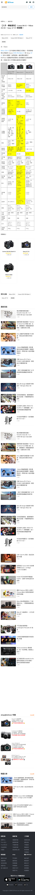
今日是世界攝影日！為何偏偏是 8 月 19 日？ (25, 418)
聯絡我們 (26, 860)
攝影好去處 (4, 858)
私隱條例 (26, 870)
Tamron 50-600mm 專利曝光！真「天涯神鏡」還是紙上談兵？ (25, 650)
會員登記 (26, 865)
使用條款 (26, 868)
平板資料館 (15, 847)
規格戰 (4, 42)
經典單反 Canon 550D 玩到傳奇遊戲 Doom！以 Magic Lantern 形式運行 (25, 568)
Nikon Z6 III (5, 38)
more (31, 715)
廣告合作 (26, 863)
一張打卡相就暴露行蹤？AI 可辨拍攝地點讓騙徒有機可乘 (25, 371)
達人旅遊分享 (4, 868)
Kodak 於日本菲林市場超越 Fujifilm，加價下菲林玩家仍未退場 (25, 579)
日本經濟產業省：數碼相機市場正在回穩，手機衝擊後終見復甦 (25, 397)
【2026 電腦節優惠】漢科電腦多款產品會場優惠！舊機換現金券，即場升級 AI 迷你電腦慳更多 (25, 350)
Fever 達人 (4, 842)
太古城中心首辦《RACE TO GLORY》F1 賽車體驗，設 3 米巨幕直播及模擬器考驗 (25, 408)
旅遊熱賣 (3, 860)
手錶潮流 (26, 852)
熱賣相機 (15, 863)
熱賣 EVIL (15, 870)
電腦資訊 (26, 847)
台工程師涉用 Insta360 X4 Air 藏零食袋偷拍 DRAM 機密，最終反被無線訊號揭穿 (25, 660)
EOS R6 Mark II (18, 53)
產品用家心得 (16, 849)
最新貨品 (15, 860)
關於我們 (26, 858)
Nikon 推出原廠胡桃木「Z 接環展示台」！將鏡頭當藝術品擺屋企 (25, 603)
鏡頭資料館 (15, 842)
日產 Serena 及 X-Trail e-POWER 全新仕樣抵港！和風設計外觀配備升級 (25, 361)
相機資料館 (15, 840)
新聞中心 (3, 21)
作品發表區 (4, 847)
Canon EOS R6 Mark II (17, 38)
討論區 (2, 849)
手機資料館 (15, 845)
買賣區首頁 (27, 840)
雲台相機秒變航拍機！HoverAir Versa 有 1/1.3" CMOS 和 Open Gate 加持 (24, 313)
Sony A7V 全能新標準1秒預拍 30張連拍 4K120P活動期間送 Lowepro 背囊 (18, 721)
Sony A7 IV (29, 38)
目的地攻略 (4, 863)
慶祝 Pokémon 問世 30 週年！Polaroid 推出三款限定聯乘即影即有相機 (25, 592)
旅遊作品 (3, 865)
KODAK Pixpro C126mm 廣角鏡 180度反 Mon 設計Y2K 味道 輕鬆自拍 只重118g (19, 757)
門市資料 (15, 858)
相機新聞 (21, 34)
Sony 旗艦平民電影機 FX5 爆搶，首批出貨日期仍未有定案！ (25, 336)
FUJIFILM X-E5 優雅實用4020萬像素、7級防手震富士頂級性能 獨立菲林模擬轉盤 (19, 733)
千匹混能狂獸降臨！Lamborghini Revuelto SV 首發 (25, 628)
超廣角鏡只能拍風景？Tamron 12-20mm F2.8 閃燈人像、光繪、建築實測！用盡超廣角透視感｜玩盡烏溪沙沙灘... (25, 325)
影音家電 (26, 849)
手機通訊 (26, 845)
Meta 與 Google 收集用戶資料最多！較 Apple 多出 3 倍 (25, 385)
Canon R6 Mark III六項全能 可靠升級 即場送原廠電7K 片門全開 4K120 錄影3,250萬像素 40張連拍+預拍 (19, 745)
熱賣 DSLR (15, 868)
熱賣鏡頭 (15, 865)
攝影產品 (26, 842)
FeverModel (4, 845)
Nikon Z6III (8, 274)
